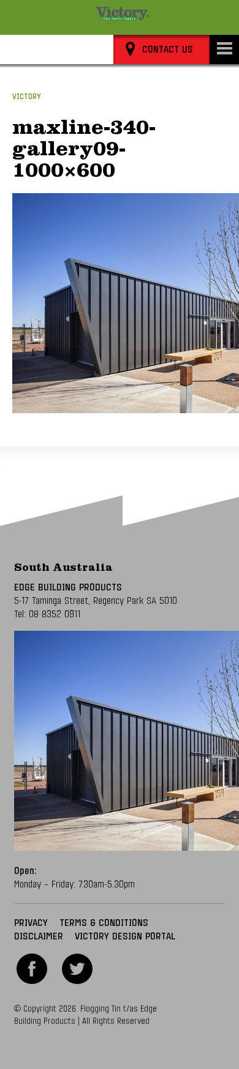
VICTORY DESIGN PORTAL (125, 936)
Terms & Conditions (103, 923)
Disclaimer (38, 936)
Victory (26, 97)
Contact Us (167, 49)
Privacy (31, 923)
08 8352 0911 (54, 614)
